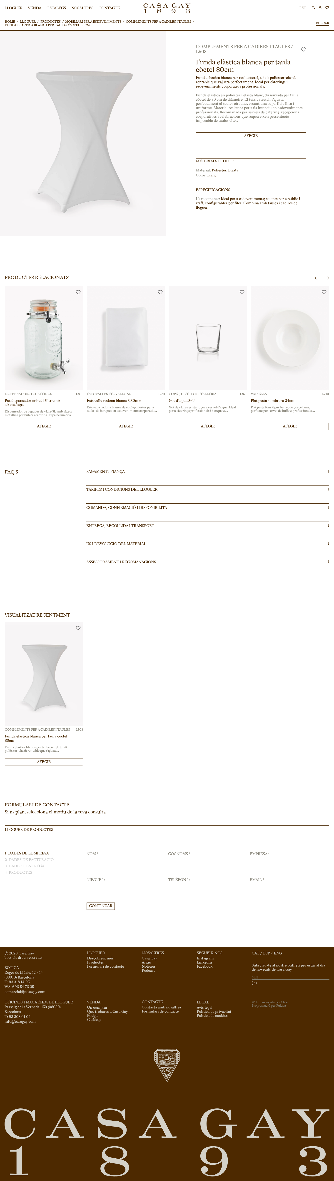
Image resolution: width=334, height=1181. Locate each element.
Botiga (92, 1016)
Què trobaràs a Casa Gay (107, 1012)
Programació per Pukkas (269, 1005)
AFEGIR (251, 136)
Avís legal (204, 1008)
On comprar (97, 1008)
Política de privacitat (214, 1012)
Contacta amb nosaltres (161, 1007)
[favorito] (303, 49)
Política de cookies (212, 1016)
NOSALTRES (82, 8)
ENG (278, 953)
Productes (95, 962)
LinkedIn (204, 962)
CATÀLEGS (56, 8)
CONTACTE (109, 8)
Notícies (149, 967)
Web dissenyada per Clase (270, 1002)
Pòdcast (148, 971)
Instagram (205, 958)
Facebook (204, 967)
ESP (266, 953)
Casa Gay (149, 958)
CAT (302, 8)
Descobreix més (100, 958)
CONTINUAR (100, 906)
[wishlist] (327, 8)
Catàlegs (94, 1020)
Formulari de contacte (105, 967)
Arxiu (146, 962)
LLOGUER (13, 8)
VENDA (34, 8)
